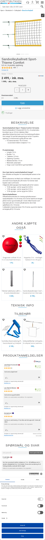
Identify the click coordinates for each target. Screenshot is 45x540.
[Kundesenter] (27, 2)
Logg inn (32, 2)
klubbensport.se (8, 435)
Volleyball (17, 10)
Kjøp (22, 103)
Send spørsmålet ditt (36, 452)
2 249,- (16, 98)
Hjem (2, 10)
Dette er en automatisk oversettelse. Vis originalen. (18, 397)
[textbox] (15, 452)
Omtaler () (5, 70)
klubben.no (7, 383)
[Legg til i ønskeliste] (3, 236)
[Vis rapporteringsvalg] (39, 378)
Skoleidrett (9, 10)
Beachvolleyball (27, 10)
